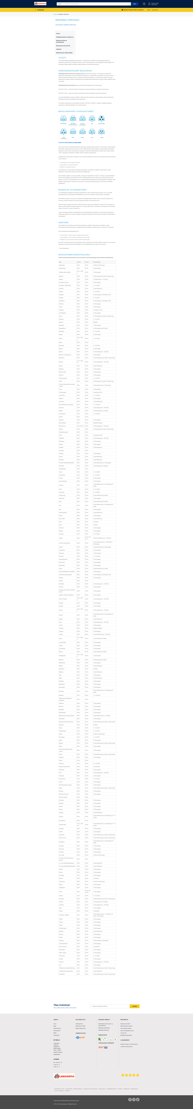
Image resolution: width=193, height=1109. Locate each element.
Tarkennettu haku (75, 1100)
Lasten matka (102, 1088)
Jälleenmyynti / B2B (80, 1026)
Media (55, 1032)
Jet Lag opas (123, 1032)
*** (78, 825)
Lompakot (120, 1088)
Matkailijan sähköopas (103, 1030)
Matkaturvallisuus (78, 1088)
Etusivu (55, 14)
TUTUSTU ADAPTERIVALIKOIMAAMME (69, 142)
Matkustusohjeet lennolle (126, 1026)
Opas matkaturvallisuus (126, 1028)
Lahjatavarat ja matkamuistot (90, 1088)
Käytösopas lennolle (125, 1023)
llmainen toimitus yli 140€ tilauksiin (129, 1044)
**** (87, 892)
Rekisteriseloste (57, 1028)
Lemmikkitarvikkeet (111, 1088)
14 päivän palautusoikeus (127, 1046)
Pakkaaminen (134, 1088)
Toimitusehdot (57, 1030)
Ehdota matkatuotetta (81, 1028)
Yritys (55, 1023)
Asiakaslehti (56, 1035)
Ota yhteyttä (155, 9)
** (87, 539)
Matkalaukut (127, 1088)
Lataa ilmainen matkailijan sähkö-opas (65, 24)
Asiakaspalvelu (79, 1023)
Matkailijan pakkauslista (104, 1027)
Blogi (149, 9)
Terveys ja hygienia (58, 1090)
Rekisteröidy (154, 4)
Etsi (135, 4)
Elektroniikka (69, 1088)
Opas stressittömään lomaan (127, 1030)
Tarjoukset (67, 1090)
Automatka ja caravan (59, 1088)
